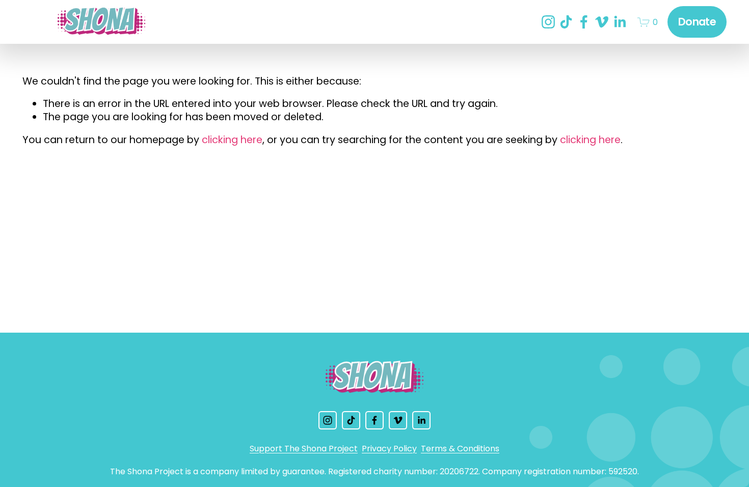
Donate (697, 22)
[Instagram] (548, 22)
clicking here (232, 140)
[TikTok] (566, 22)
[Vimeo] (602, 22)
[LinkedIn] (619, 22)
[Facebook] (584, 22)
